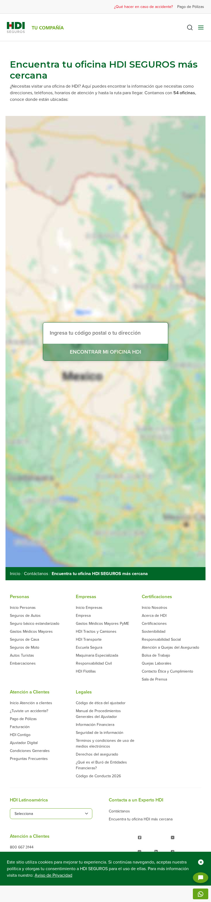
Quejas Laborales (156, 663)
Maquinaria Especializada (97, 655)
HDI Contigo (20, 734)
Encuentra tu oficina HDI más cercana (141, 819)
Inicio (15, 573)
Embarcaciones (23, 663)
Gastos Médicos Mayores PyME (102, 623)
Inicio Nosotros (154, 607)
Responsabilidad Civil (94, 663)
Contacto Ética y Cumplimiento (167, 671)
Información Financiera (95, 724)
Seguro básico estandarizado (34, 623)
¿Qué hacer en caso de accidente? (143, 6)
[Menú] (201, 27)
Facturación (20, 727)
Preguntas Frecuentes (29, 758)
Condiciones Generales (30, 750)
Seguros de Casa (24, 639)
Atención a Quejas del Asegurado (170, 647)
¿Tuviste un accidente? (29, 711)
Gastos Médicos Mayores (31, 631)
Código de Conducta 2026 (98, 776)
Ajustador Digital (24, 742)
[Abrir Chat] (200, 877)
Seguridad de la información (99, 732)
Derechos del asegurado (97, 754)
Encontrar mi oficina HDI (105, 352)
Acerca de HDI (154, 615)
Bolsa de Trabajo (156, 655)
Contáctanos (36, 573)
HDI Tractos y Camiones (96, 631)
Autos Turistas (22, 655)
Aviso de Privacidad (53, 875)
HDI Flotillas (86, 671)
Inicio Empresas (89, 607)
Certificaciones (154, 623)
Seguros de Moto (24, 647)
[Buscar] (190, 27)
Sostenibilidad (153, 631)
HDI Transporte (89, 639)
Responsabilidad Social (161, 639)
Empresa (83, 615)
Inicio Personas (23, 607)
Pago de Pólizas (190, 6)
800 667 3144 (22, 847)
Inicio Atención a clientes (31, 703)
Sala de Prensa (154, 679)
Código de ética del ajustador (101, 703)
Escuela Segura (89, 647)
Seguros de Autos (25, 615)
